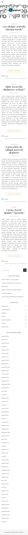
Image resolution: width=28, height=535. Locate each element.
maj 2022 (3, 446)
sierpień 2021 (5, 477)
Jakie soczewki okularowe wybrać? (14, 88)
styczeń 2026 (5, 357)
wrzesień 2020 (5, 515)
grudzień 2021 (5, 463)
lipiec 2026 (4, 339)
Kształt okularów (5, 309)
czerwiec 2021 (5, 484)
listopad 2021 (5, 466)
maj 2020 (3, 521)
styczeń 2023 (5, 422)
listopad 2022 (5, 429)
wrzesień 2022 (5, 436)
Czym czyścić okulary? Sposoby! (14, 211)
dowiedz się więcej (14, 70)
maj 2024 (3, 394)
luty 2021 (3, 497)
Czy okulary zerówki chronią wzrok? (14, 28)
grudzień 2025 (5, 360)
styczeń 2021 (5, 501)
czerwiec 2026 (5, 343)
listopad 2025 (5, 363)
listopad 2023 (5, 415)
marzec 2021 (4, 494)
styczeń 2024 (5, 408)
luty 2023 (3, 418)
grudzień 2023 (5, 411)
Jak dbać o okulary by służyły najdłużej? (11, 289)
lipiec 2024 (4, 391)
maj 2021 (3, 487)
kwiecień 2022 (5, 449)
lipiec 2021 (4, 480)
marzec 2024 (4, 401)
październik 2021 (5, 470)
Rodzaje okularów (6, 320)
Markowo (3, 313)
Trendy (3, 323)
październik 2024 (5, 384)
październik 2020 (5, 511)
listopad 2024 (5, 381)
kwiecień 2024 (5, 398)
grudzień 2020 (5, 504)
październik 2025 (5, 367)
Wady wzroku (4, 326)
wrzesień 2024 (5, 387)
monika (6, 76)
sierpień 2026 (5, 336)
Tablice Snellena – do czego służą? (10, 279)
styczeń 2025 (5, 374)
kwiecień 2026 (5, 350)
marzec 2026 (4, 353)
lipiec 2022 (4, 439)
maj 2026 (3, 346)
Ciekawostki (14, 24)
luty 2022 (3, 456)
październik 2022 (5, 432)
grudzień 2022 (5, 425)
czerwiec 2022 (5, 442)
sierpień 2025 (5, 370)
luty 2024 (3, 405)
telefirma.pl (20, 532)
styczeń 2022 (5, 460)
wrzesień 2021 (5, 473)
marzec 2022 (4, 453)
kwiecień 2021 (5, 490)
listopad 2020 (5, 508)
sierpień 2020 (5, 518)
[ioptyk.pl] (14, 9)
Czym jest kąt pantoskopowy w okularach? (12, 296)
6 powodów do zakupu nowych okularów (14, 149)
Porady (14, 84)
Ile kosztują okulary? (6, 293)
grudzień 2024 (5, 377)
